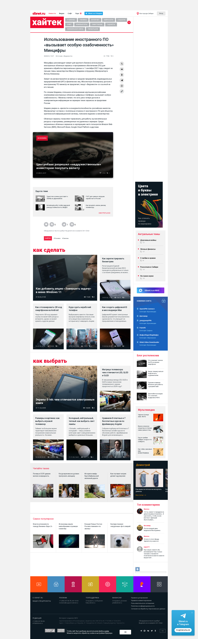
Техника (83, 20)
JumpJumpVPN (145, 320)
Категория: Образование (148, 338)
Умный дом (93, 29)
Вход (161, 13)
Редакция (37, 618)
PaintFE (143, 328)
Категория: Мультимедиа (148, 312)
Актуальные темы (149, 234)
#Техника (57, 238)
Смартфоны (97, 24)
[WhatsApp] (122, 86)
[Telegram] (122, 80)
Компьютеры (82, 24)
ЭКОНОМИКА (42, 138)
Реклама (63, 598)
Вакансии (117, 598)
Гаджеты (111, 24)
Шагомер (143, 316)
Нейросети (108, 20)
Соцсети (121, 20)
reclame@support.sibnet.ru (68, 603)
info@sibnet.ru (38, 623)
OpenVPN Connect (147, 309)
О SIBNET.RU (38, 598)
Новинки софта (144, 301)
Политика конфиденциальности (143, 606)
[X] (122, 63)
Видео (61, 13)
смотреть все (104, 213)
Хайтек (47, 22)
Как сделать (49, 250)
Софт (70, 13)
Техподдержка (92, 598)
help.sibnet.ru (90, 603)
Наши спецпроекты (42, 601)
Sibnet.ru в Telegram (95, 13)
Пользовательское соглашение (142, 603)
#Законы (65, 238)
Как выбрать (50, 361)
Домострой (143, 464)
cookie (106, 631)
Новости (52, 13)
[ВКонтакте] (122, 69)
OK (125, 632)
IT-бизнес (71, 20)
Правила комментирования (141, 600)
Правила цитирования (139, 598)
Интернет (95, 20)
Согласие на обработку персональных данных (148, 609)
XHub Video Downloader (149, 342)
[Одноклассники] (122, 75)
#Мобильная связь (75, 29)
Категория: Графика (146, 330)
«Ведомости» (68, 56)
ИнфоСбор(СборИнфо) (149, 335)
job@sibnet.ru (117, 603)
